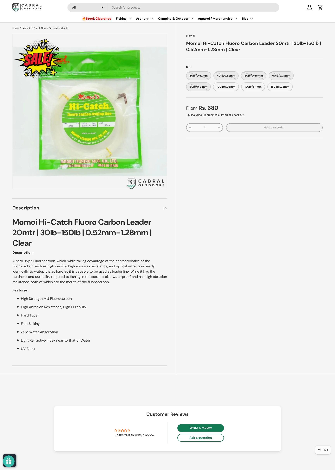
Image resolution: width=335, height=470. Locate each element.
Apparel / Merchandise (215, 19)
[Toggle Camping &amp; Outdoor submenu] (191, 18)
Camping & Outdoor (173, 19)
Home (15, 28)
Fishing (121, 19)
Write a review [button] (201, 428)
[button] (320, 7)
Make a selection (274, 127)
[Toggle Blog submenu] (251, 18)
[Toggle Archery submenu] (151, 18)
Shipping (208, 115)
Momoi (190, 35)
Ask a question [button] (200, 438)
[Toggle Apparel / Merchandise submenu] (235, 18)
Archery (142, 19)
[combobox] (173, 7)
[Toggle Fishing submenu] (130, 18)
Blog (245, 19)
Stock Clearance (98, 19)
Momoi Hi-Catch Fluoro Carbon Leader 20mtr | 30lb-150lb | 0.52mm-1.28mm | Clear (45, 28)
